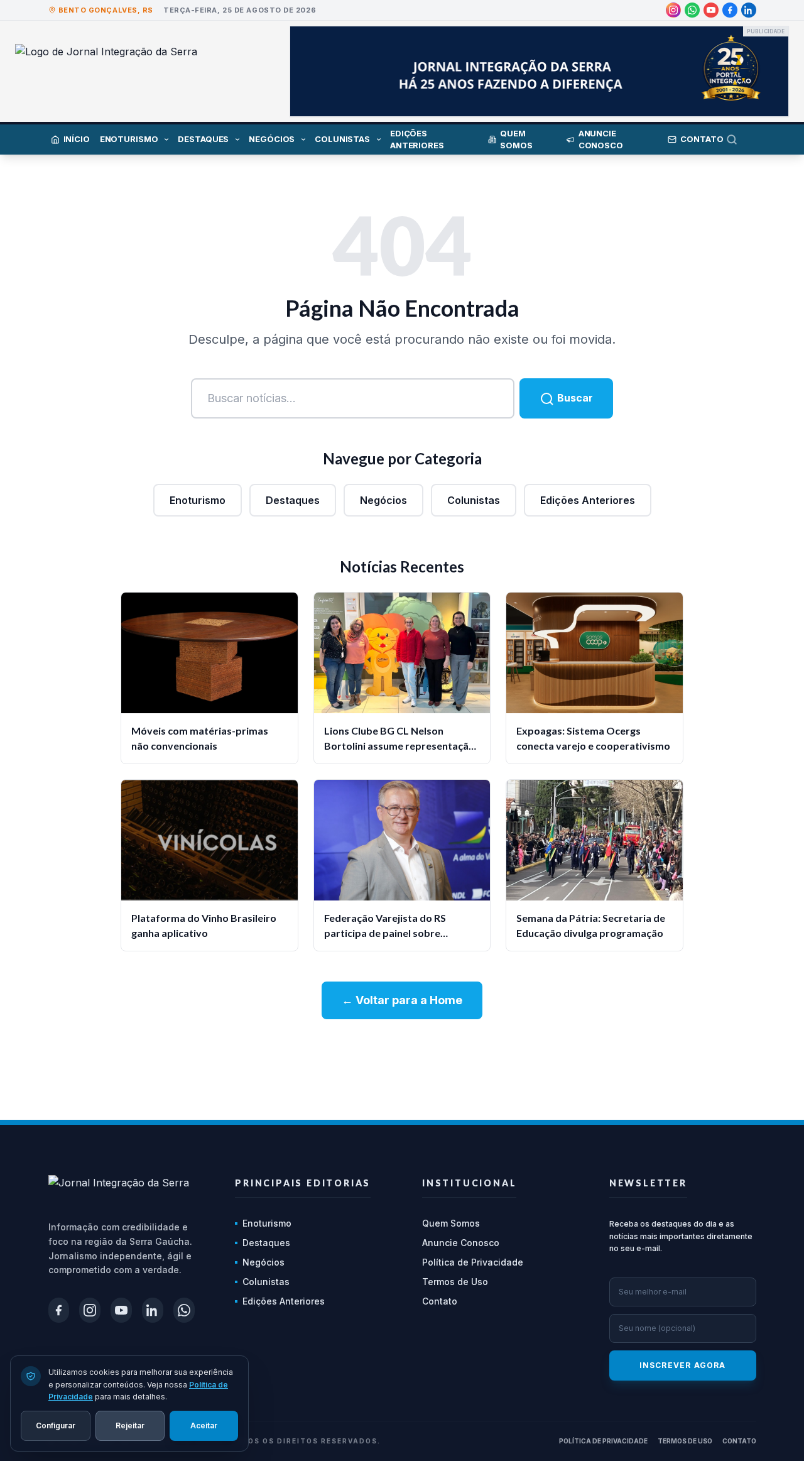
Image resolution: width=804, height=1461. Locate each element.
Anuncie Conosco (460, 1242)
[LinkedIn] (748, 10)
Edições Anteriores (587, 500)
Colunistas (473, 500)
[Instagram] (673, 10)
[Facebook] (729, 10)
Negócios (383, 500)
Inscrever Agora (682, 1365)
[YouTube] (711, 10)
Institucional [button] (469, 1183)
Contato (439, 1301)
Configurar (55, 1425)
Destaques (293, 500)
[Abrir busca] (741, 139)
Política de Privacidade (472, 1262)
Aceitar (203, 1425)
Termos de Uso (455, 1281)
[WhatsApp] (692, 10)
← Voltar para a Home (402, 1000)
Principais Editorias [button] (303, 1183)
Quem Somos (451, 1223)
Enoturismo (197, 500)
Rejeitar (130, 1425)
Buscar (574, 397)
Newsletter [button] (648, 1183)
